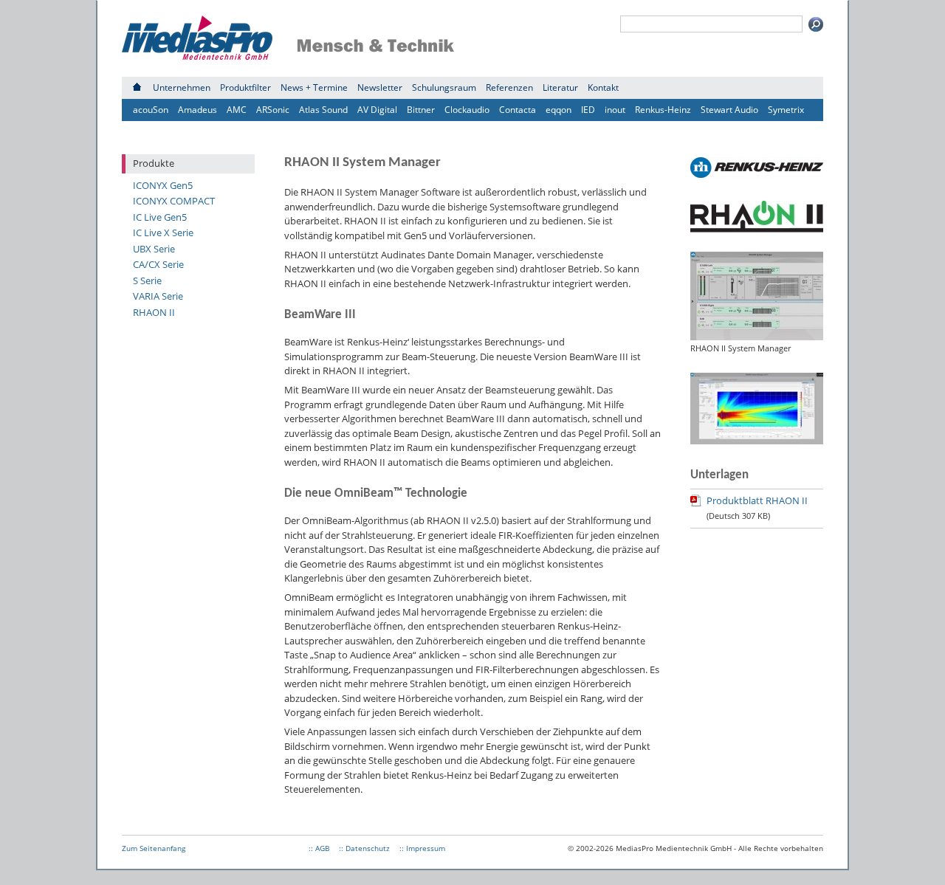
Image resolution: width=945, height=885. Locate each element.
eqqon (558, 109)
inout (615, 109)
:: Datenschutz (364, 848)
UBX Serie (154, 248)
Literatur (560, 87)
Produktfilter (245, 87)
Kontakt (603, 87)
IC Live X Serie (163, 232)
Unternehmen (181, 87)
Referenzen (509, 87)
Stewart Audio (729, 109)
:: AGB (319, 848)
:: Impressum (422, 848)
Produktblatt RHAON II (757, 500)
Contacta (517, 109)
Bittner (421, 109)
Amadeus (197, 109)
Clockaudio (466, 109)
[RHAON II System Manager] (756, 336)
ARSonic (272, 109)
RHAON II (154, 312)
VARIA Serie (158, 296)
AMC (237, 109)
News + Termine (314, 87)
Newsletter (379, 87)
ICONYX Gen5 (163, 185)
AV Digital (377, 109)
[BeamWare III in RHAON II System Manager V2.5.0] (756, 440)
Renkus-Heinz (663, 109)
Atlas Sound (323, 109)
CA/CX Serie (158, 264)
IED (588, 109)
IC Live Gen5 (160, 217)
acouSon (150, 109)
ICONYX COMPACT (174, 200)
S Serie (147, 280)
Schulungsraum (444, 87)
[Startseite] (137, 87)
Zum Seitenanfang (153, 848)
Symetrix (786, 109)
